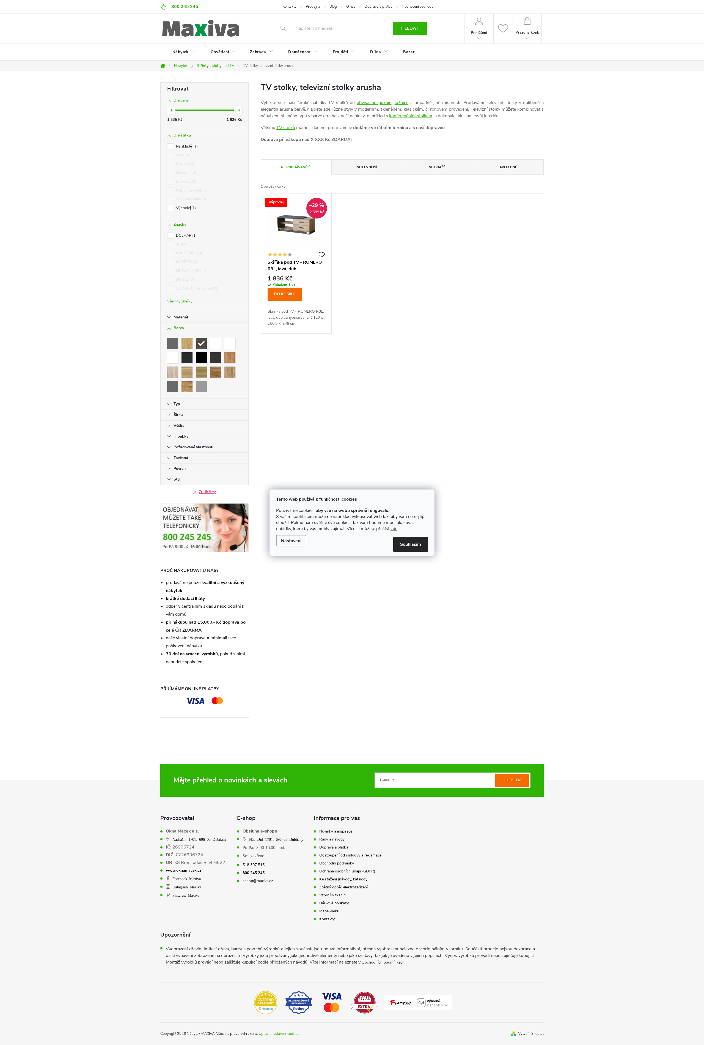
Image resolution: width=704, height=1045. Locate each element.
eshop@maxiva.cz (258, 881)
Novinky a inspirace (335, 831)
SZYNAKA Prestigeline (196, 288)
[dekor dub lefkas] (187, 372)
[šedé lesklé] (201, 386)
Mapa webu (329, 911)
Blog (333, 6)
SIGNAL (184, 279)
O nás (350, 6)
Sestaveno (186, 172)
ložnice (401, 103)
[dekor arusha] (201, 343)
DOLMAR (186, 235)
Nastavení (291, 540)
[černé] (187, 357)
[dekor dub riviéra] (201, 372)
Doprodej (185, 181)
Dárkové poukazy (334, 903)
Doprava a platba (378, 6)
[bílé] (215, 343)
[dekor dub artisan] (229, 357)
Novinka (184, 164)
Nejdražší (437, 167)
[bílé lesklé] (229, 343)
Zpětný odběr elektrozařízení (343, 887)
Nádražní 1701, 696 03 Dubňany (199, 839)
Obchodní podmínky (336, 863)
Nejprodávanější (296, 167)
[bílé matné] (172, 357)
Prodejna (313, 6)
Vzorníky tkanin (332, 895)
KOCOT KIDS (188, 253)
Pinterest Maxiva (185, 895)
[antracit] (172, 343)
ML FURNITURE (191, 270)
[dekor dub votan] (229, 372)
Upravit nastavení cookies (279, 1033)
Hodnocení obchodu (417, 6)
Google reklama (190, 199)
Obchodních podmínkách (383, 962)
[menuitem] (180, 52)
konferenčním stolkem (410, 116)
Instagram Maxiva (186, 887)
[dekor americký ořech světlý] (187, 343)
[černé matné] (215, 357)
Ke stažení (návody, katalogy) (344, 879)
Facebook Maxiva (186, 878)
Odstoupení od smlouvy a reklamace (350, 855)
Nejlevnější (367, 167)
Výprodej (185, 208)
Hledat (410, 28)
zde (394, 528)
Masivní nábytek (191, 190)
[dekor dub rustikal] (215, 372)
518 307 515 (254, 865)
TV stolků (285, 128)
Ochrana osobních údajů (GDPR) (347, 871)
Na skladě (186, 146)
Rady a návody (332, 839)
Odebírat (512, 780)
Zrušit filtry (207, 492)
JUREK (183, 244)
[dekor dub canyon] (172, 372)
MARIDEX (186, 262)
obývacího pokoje (374, 103)
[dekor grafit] (172, 386)
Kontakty (289, 6)
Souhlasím (410, 544)
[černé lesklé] (201, 357)
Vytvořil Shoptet (531, 1033)
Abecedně (508, 167)
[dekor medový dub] (187, 386)
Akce (182, 155)
